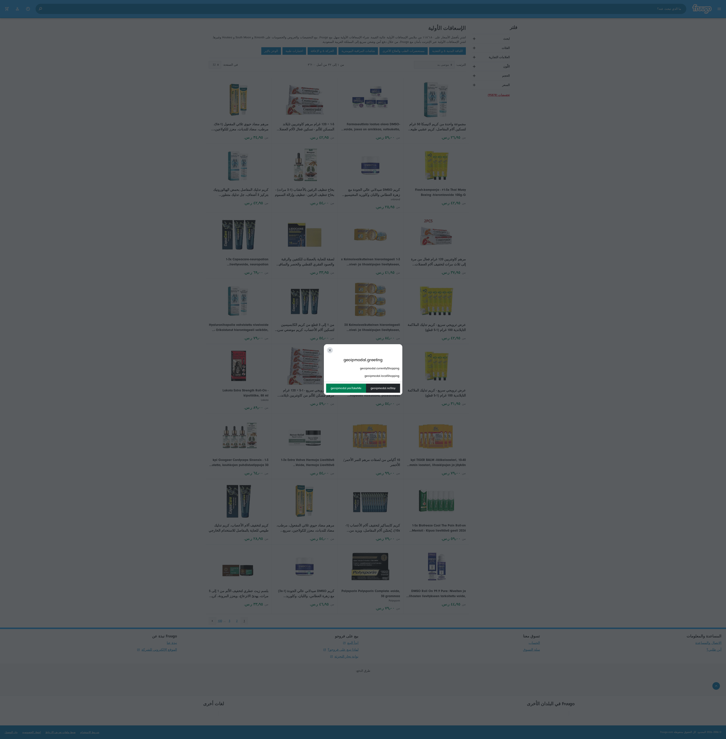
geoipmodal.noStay (383, 388)
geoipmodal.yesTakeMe (346, 388)
